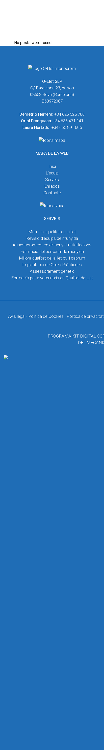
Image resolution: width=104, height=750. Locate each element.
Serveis (52, 179)
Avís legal (16, 316)
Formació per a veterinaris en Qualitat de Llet (52, 277)
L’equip (52, 172)
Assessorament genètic (52, 271)
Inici (52, 166)
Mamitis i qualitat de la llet (52, 231)
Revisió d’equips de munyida (52, 238)
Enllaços (52, 186)
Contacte (52, 192)
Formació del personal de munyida (52, 251)
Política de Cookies (46, 316)
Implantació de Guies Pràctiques (52, 264)
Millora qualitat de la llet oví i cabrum (52, 258)
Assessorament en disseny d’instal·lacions (52, 244)
